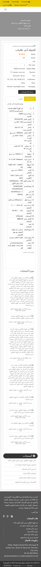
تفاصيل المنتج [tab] (30, 99)
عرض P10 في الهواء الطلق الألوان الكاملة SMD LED (20, 416)
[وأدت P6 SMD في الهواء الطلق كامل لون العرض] (20, 341)
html (34, 565)
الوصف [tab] (20, 99)
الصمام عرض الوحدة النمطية (25, 482)
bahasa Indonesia (20, 5)
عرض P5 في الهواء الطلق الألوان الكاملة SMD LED (20, 322)
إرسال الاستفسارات (27, 92)
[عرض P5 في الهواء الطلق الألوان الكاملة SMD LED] (20, 317)
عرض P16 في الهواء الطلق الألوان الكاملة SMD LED (20, 442)
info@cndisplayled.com (28, 556)
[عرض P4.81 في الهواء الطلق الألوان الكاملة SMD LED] (20, 291)
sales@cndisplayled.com (12, 556)
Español (14, 2)
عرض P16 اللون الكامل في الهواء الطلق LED (20, 429)
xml (38, 565)
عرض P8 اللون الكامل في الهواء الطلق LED (20, 390)
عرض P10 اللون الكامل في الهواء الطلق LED (20, 403)
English (5, 2)
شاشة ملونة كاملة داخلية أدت (25, 465)
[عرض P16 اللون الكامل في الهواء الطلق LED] (20, 424)
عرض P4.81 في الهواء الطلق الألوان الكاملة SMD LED (20, 309)
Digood (23, 565)
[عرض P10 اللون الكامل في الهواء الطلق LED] (20, 398)
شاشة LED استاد (29, 473)
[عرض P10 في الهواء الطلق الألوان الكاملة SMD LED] (20, 411)
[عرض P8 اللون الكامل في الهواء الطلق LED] (20, 375)
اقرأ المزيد (34, 512)
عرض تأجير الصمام (29, 469)
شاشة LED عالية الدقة (27, 478)
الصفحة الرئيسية (25, 20)
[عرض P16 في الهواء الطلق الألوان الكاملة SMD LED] (20, 437)
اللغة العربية (6, 5)
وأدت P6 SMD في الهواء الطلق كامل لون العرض (20, 358)
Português (24, 2)
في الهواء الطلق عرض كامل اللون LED (22, 460)
